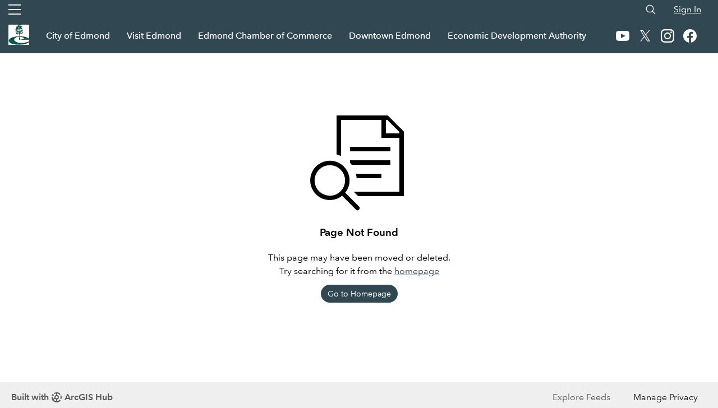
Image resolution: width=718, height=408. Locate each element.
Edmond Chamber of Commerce (265, 35)
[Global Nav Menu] (14, 9)
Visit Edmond (154, 35)
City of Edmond (78, 35)
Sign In (687, 9)
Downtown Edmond (390, 35)
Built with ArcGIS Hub (62, 397)
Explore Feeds (581, 397)
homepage (416, 271)
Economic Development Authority (517, 35)
